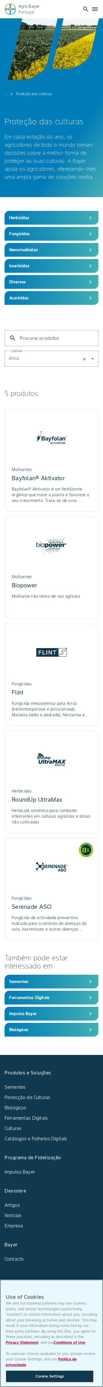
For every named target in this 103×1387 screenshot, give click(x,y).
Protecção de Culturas (27, 1097)
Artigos (12, 1205)
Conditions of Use (69, 1342)
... (6, 94)
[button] (51, 359)
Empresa (14, 1226)
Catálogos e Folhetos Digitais (36, 1138)
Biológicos (16, 1108)
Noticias (13, 1215)
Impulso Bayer (20, 1172)
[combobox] (79, 358)
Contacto (14, 1259)
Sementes (15, 1087)
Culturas (13, 1128)
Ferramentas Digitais (26, 1118)
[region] (51, 1333)
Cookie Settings (49, 1376)
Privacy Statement (22, 1342)
